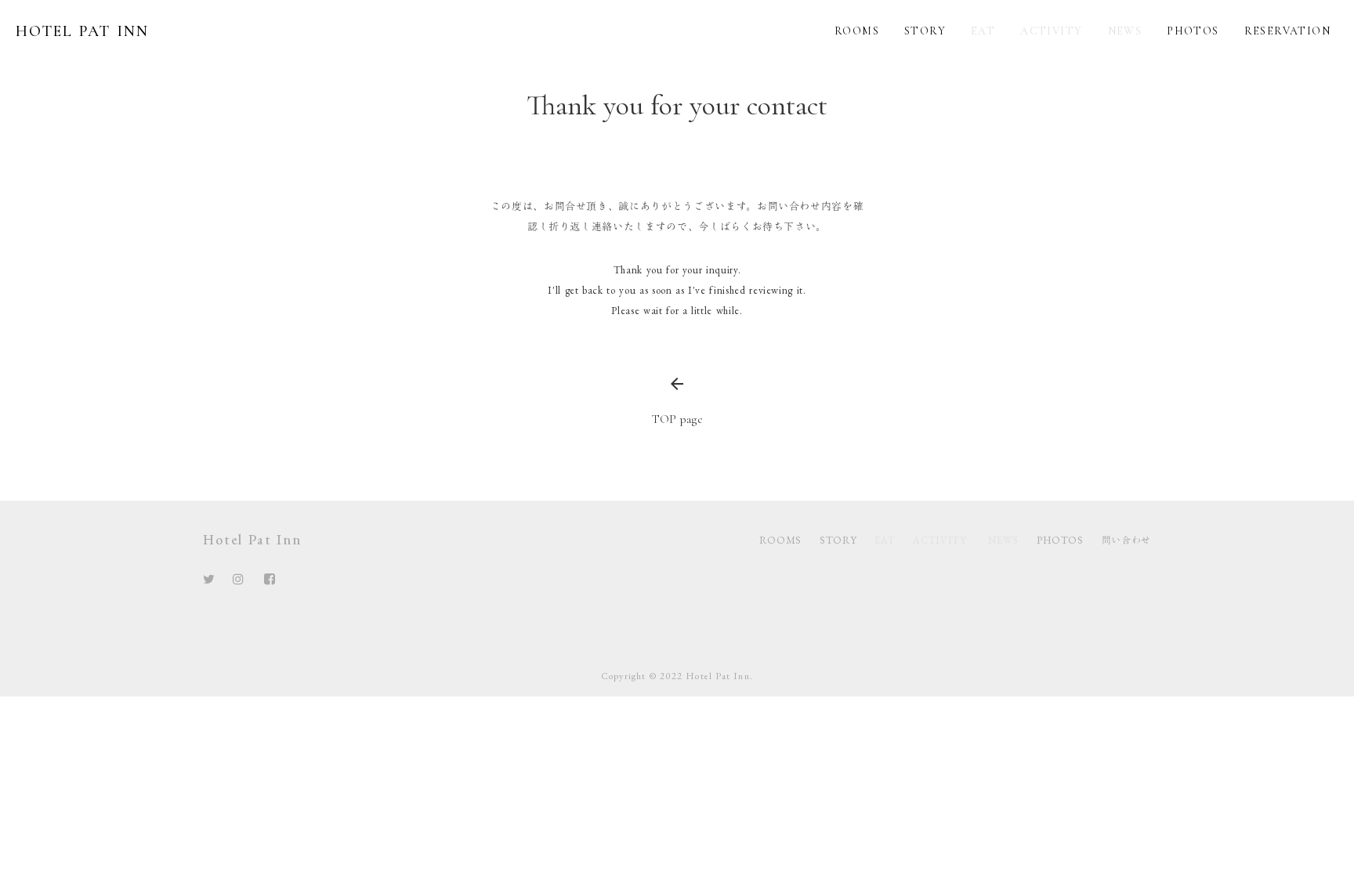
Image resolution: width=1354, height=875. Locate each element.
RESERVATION (1287, 31)
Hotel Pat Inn (252, 539)
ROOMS (780, 540)
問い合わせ (1126, 540)
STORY (838, 540)
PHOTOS (1060, 540)
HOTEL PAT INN (82, 31)
